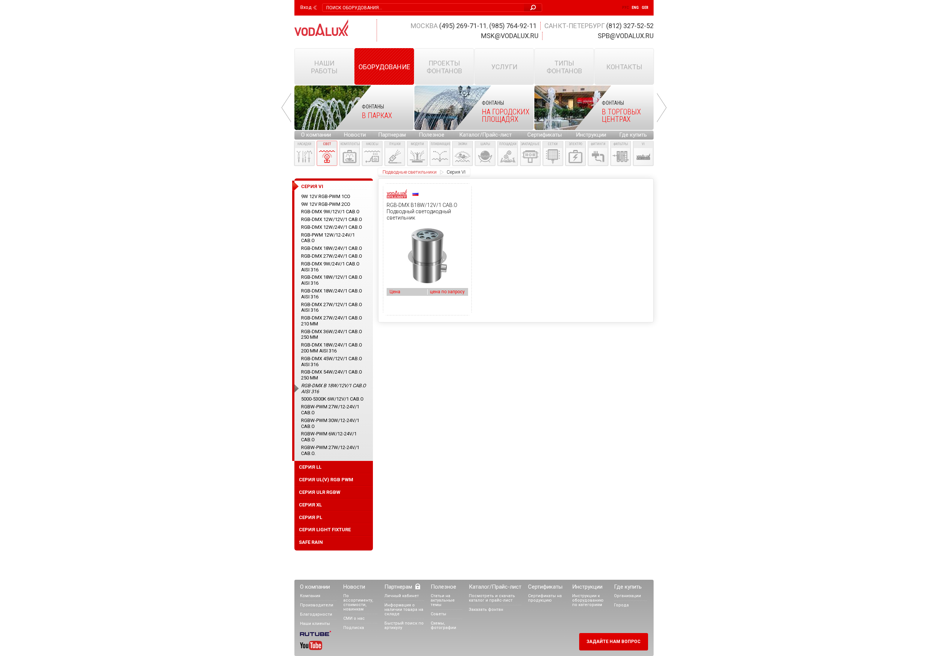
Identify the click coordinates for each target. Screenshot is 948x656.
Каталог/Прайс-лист (485, 134)
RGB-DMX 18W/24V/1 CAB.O (331, 248)
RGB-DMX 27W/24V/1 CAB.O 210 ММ (331, 321)
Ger (645, 8)
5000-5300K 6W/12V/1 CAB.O (332, 399)
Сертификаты (544, 134)
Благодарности (316, 614)
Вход (305, 7)
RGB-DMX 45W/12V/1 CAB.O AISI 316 (331, 361)
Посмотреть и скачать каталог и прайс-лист (492, 598)
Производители (316, 605)
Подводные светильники (410, 172)
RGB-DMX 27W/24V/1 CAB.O (331, 256)
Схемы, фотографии (443, 625)
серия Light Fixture (325, 529)
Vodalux (321, 27)
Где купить (633, 134)
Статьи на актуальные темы (443, 600)
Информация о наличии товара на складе (403, 609)
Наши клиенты (315, 623)
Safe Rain (311, 542)
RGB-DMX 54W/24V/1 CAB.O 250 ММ (331, 375)
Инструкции (591, 134)
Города (621, 605)
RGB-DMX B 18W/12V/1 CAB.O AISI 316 (333, 388)
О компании (316, 134)
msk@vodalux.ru (509, 36)
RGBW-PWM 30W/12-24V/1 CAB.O (330, 423)
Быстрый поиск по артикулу (404, 625)
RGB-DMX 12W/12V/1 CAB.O (331, 219)
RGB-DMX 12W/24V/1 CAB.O (331, 227)
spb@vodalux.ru (626, 36)
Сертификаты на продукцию (545, 598)
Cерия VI (456, 172)
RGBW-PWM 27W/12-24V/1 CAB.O (330, 409)
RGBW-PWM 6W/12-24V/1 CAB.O (329, 436)
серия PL (310, 517)
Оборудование (384, 67)
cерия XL (310, 505)
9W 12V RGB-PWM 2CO (325, 204)
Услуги (504, 67)
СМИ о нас (354, 618)
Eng (635, 8)
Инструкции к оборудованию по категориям (588, 600)
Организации (627, 595)
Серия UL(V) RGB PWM (326, 479)
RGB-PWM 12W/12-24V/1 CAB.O (328, 238)
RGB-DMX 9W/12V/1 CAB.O (330, 211)
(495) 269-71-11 (463, 26)
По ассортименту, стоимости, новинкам (358, 602)
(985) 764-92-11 (513, 26)
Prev (286, 108)
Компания (310, 595)
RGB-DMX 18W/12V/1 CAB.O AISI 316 (331, 280)
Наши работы (324, 67)
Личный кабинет (401, 595)
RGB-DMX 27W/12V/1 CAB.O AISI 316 (331, 307)
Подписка (353, 627)
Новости (355, 134)
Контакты (624, 67)
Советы (438, 614)
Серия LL (310, 467)
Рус (625, 8)
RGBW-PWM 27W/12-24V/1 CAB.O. (330, 450)
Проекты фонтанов (444, 67)
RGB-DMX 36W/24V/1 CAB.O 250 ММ (331, 334)
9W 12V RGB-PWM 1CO (325, 196)
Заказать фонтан (486, 609)
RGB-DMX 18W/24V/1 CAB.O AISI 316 (331, 293)
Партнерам (392, 134)
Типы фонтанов (564, 67)
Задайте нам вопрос (614, 641)
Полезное (431, 134)
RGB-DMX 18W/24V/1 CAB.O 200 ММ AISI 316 (331, 348)
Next (662, 108)
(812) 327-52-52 (630, 26)
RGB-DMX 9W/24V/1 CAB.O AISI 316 (330, 266)
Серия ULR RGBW (319, 492)
